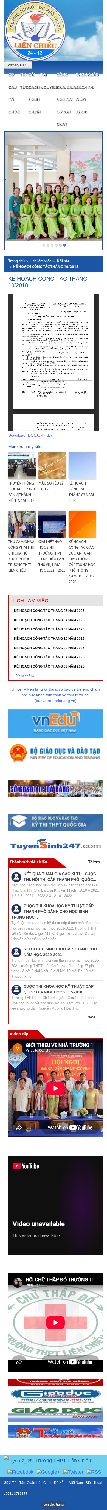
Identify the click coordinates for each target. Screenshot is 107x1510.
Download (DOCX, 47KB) (30, 435)
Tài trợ (94, 862)
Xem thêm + (26, 676)
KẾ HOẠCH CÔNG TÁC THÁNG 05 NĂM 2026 (49, 611)
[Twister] (73, 1471)
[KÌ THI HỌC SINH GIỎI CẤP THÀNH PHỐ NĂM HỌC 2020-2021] (16, 952)
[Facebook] (20, 1471)
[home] (35, 30)
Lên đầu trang (53, 1504)
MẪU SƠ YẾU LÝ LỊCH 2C (51, 486)
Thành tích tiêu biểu (28, 862)
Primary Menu (18, 65)
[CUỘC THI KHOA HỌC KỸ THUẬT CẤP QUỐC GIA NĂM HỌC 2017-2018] (16, 989)
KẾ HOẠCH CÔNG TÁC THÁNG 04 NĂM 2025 (49, 657)
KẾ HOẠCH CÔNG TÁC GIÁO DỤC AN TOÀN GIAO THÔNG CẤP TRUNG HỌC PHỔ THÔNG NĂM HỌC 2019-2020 (82, 562)
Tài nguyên (48, 80)
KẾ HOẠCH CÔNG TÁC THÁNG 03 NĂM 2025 (49, 666)
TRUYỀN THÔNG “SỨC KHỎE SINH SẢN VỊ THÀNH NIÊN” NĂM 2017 (21, 492)
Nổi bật (63, 261)
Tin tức (24, 80)
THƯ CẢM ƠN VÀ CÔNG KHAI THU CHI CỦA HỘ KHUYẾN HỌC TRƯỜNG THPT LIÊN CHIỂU (21, 556)
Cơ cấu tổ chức (14, 93)
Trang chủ (16, 261)
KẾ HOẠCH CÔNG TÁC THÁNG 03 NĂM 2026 (81, 492)
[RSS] (94, 1471)
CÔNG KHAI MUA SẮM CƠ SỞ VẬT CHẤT (66, 99)
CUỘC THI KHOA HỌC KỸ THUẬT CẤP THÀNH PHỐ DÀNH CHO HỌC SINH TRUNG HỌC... (52, 911)
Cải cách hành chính (34, 93)
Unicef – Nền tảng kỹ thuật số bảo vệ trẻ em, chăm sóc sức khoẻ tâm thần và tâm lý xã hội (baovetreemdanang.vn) (56, 695)
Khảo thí (93, 80)
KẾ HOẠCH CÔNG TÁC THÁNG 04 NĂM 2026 (49, 620)
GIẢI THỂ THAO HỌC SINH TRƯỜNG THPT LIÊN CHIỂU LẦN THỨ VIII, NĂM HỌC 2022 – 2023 (52, 556)
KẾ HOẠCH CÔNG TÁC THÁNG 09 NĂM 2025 (49, 648)
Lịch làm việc (40, 261)
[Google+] (48, 1471)
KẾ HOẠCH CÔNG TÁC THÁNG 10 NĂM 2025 (49, 639)
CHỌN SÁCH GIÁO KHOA (81, 93)
